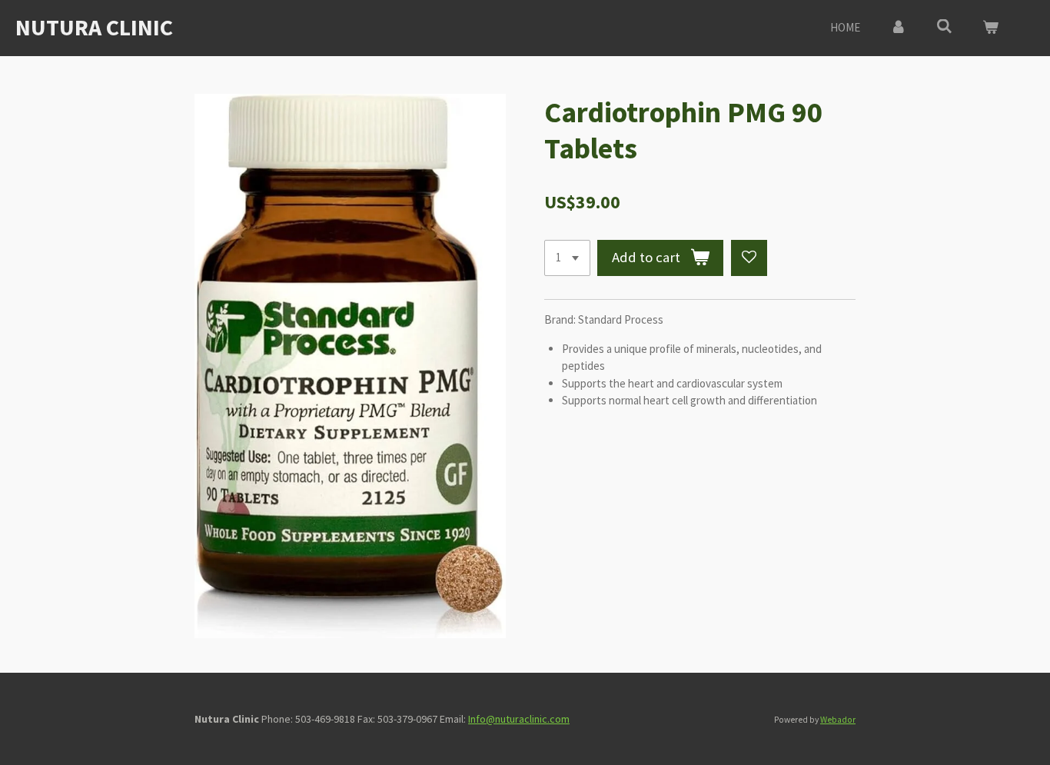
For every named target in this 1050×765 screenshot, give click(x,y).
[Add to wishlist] (749, 258)
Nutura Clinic (94, 27)
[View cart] (990, 28)
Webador (838, 719)
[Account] (898, 28)
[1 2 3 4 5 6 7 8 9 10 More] (567, 258)
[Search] (944, 26)
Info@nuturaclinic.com (519, 719)
